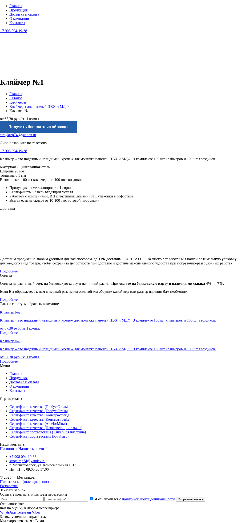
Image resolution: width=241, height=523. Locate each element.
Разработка (9, 486)
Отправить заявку (190, 499)
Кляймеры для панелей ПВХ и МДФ (39, 107)
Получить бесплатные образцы (38, 127)
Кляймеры (17, 102)
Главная (15, 6)
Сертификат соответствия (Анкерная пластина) (47, 432)
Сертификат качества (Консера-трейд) (39, 415)
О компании (19, 19)
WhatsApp (8, 512)
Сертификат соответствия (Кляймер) (38, 436)
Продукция (18, 10)
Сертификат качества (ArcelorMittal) (38, 424)
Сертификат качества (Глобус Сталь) (38, 407)
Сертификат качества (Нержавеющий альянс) (45, 428)
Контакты (17, 23)
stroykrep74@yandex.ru (18, 135)
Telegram (24, 512)
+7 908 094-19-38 (13, 31)
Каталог (15, 98)
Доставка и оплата (24, 14)
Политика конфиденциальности (26, 482)
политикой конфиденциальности (148, 499)
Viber (36, 512)
